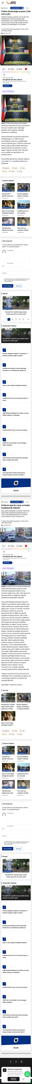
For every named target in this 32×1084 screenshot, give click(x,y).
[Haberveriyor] (11, 2)
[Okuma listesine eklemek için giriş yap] (26, 69)
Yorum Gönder (7, 286)
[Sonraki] (28, 319)
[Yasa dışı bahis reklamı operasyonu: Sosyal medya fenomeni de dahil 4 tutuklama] (16, 469)
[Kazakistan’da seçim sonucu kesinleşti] (16, 425)
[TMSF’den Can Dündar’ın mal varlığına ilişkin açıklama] (16, 439)
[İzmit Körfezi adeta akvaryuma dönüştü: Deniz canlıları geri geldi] (16, 454)
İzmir (3, 123)
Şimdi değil (23, 1079)
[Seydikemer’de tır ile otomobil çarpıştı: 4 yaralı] (23, 208)
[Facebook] (11, 1062)
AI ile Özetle (9, 91)
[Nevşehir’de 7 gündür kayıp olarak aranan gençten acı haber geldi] (8, 191)
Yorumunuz (10, 250)
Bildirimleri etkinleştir (13, 1079)
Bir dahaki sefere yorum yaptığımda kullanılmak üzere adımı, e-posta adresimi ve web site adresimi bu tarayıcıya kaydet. (17, 280)
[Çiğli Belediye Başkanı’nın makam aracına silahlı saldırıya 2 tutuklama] (8, 225)
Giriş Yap (18, 286)
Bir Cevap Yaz (7, 241)
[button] (22, 8)
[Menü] (3, 2)
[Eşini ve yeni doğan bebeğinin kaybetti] (8, 208)
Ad (3, 266)
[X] (16, 1062)
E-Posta (4, 273)
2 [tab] (12, 319)
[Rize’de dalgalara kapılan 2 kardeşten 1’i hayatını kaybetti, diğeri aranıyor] (23, 191)
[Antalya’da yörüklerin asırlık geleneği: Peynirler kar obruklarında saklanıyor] (16, 365)
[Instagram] (21, 1062)
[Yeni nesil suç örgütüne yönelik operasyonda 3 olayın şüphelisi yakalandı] (23, 225)
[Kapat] (29, 74)
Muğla (3, 586)
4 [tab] (19, 319)
